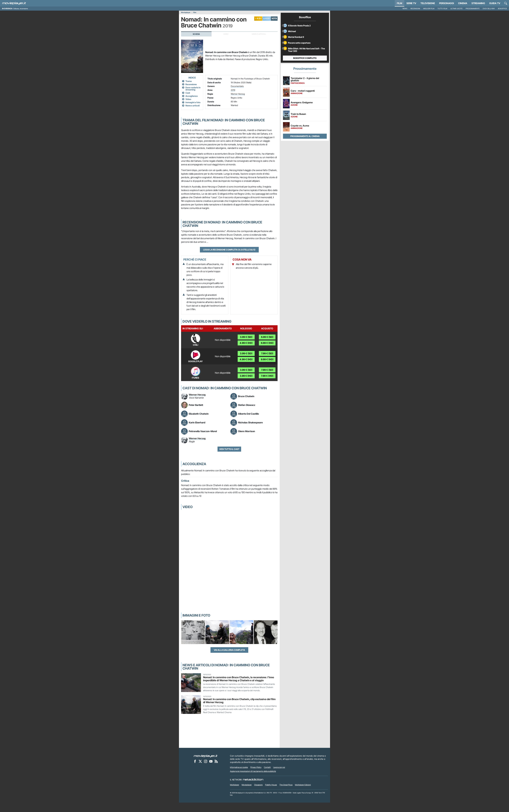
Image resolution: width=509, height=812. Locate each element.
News (405, 9)
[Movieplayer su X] (200, 761)
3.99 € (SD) (246, 337)
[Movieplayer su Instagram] (205, 761)
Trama (188, 81)
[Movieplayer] (206, 755)
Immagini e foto (192, 102)
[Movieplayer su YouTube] (211, 761)
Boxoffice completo (305, 58)
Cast (187, 92)
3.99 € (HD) (246, 375)
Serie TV (411, 3)
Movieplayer (185, 12)
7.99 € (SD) (267, 353)
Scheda (196, 34)
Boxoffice (502, 9)
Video (188, 99)
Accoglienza (191, 96)
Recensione (191, 84)
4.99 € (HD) (246, 343)
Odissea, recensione (20, 9)
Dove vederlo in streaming (192, 88)
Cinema (462, 3)
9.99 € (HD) (267, 359)
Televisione (427, 3)
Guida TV (494, 3)
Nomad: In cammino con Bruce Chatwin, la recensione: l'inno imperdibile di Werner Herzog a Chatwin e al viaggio (238, 679)
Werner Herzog (238, 94)
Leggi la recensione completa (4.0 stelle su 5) (229, 249)
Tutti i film (442, 9)
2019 (233, 90)
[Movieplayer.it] (14, 3)
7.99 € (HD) (267, 375)
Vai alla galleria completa (229, 650)
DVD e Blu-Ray (489, 9)
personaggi (446, 3)
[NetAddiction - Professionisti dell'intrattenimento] (253, 779)
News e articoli (192, 105)
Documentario (237, 86)
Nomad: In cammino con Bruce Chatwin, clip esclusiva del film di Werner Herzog (239, 701)
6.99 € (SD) (267, 337)
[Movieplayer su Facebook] (195, 761)
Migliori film (428, 9)
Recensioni (415, 9)
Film (399, 3)
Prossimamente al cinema (305, 136)
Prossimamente (473, 9)
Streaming (478, 3)
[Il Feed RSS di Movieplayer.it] (216, 761)
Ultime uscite (456, 9)
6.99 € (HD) (267, 343)
